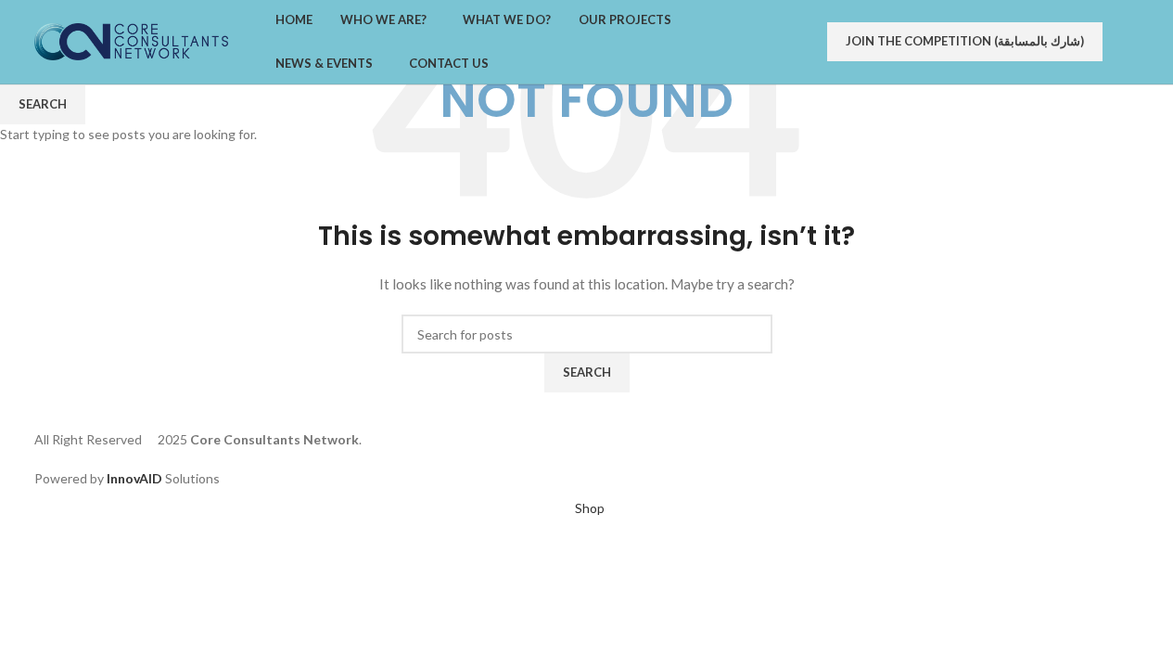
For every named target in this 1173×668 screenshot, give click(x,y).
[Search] (1139, 41)
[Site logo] (131, 40)
